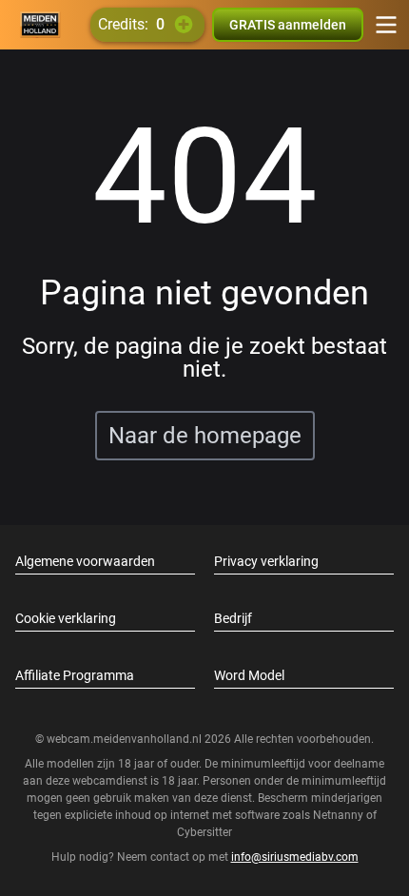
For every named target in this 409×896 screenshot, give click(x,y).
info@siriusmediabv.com (295, 857)
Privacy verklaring (266, 561)
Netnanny (339, 815)
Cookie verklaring (65, 618)
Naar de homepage (205, 435)
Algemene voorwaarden (85, 561)
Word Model (249, 675)
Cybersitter (204, 832)
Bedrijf (233, 618)
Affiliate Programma (74, 675)
